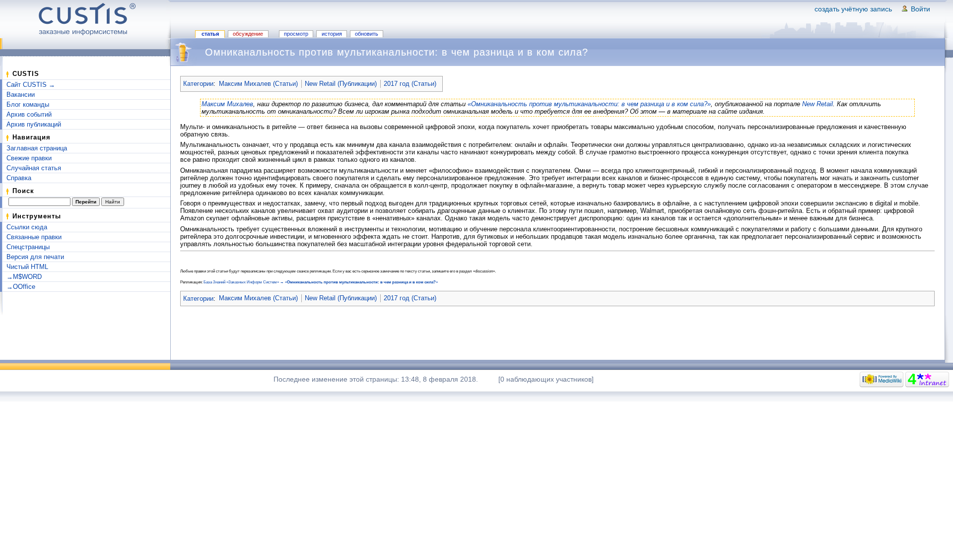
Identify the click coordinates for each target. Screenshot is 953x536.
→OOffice (20, 286)
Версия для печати (35, 257)
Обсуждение (248, 34)
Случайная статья (33, 168)
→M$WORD (24, 276)
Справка (18, 178)
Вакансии (20, 94)
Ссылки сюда (26, 227)
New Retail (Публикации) (341, 83)
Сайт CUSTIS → (30, 84)
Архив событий (29, 114)
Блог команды (27, 104)
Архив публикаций (33, 124)
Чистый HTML (27, 266)
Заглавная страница (36, 148)
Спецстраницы (28, 247)
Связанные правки (34, 237)
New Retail (817, 104)
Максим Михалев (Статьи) (258, 83)
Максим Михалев (227, 104)
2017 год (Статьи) (410, 83)
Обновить (366, 34)
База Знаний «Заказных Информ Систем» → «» (321, 282)
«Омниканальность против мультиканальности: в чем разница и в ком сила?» (589, 104)
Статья (210, 34)
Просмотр (296, 34)
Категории (198, 83)
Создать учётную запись (853, 9)
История (332, 34)
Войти (920, 9)
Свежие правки (29, 158)
